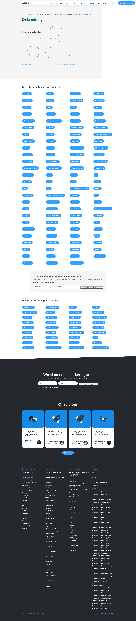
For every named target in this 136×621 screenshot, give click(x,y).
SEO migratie (48, 508)
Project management (99, 332)
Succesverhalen (64, 3)
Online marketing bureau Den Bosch (101, 550)
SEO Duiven (72, 543)
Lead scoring (74, 195)
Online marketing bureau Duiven (100, 494)
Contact (105, 3)
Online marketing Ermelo (98, 605)
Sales (95, 337)
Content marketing (27, 480)
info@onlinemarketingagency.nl (100, 482)
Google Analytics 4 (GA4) (30, 168)
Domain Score (98, 141)
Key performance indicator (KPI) (79, 188)
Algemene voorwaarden (100, 613)
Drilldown (26, 148)
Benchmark (26, 107)
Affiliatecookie (99, 94)
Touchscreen (27, 236)
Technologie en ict (48, 14)
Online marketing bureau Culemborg (101, 598)
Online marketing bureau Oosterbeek (101, 525)
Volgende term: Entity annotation (66, 64)
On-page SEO (49, 510)
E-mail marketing (26, 490)
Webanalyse (39, 14)
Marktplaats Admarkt (50, 495)
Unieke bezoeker (75, 242)
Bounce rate (27, 114)
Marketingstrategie (99, 322)
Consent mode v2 (99, 121)
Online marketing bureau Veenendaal (101, 499)
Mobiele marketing (52, 327)
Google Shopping (49, 523)
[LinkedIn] (92, 485)
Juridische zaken (28, 322)
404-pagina (27, 94)
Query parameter (75, 215)
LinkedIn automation (50, 556)
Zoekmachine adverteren (53, 347)
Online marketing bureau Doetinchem (101, 555)
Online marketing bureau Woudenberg (102, 566)
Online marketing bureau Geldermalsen (102, 563)
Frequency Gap (28, 161)
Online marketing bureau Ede (99, 497)
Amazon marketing (27, 477)
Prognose (26, 215)
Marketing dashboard (53, 202)
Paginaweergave (52, 208)
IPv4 (25, 188)
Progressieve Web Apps (54, 215)
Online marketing (67, 14)
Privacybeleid (110, 613)
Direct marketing (98, 312)
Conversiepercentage (100, 127)
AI (22, 475)
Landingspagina (28, 195)
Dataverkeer (51, 141)
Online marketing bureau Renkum (100, 522)
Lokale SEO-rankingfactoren (76, 495)
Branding (73, 307)
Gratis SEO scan (49, 572)
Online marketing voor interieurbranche (102, 588)
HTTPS (73, 181)
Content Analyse (28, 127)
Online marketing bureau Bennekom (101, 520)
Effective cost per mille (101, 148)
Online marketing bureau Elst (99, 517)
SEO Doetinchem (73, 545)
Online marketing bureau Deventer (101, 540)
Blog (99, 3)
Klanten (74, 3)
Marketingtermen (30, 14)
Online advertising (75, 327)
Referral (26, 222)
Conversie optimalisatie (30, 312)
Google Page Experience (54, 168)
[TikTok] (99, 485)
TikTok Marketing (49, 498)
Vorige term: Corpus (27, 64)
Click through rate (28, 121)
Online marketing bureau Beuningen (101, 595)
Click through (98, 114)
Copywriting (50, 312)
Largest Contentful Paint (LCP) (55, 195)
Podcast (24, 510)
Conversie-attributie (76, 127)
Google (24, 495)
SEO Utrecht (72, 533)
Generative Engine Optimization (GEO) (55, 477)
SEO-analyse (74, 229)
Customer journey (28, 141)
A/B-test (50, 94)
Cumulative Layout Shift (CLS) (102, 134)
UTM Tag (26, 249)
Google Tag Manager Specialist (53, 531)
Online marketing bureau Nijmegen (101, 543)
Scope (96, 222)
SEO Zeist (71, 548)
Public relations (28, 337)
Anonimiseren (27, 100)
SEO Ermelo (72, 522)
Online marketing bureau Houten (100, 593)
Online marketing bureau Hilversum (101, 548)
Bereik (49, 107)
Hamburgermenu (99, 168)
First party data (99, 154)
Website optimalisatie (50, 500)
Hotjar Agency (49, 526)
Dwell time (50, 148)
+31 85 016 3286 (96, 480)
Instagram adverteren (50, 546)
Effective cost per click (77, 148)
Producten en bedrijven (76, 332)
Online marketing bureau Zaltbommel (101, 603)
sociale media (32, 38)
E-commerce (27, 317)
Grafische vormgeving (99, 317)
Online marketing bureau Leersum (101, 507)
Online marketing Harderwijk (99, 608)
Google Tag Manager (76, 168)
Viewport (97, 249)
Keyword (97, 188)
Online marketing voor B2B (99, 578)
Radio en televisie (51, 337)
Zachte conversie (52, 263)
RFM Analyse (74, 222)
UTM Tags (50, 249)
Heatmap (73, 175)
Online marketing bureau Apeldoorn (101, 535)
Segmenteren (51, 229)
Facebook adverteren (50, 528)
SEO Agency (72, 505)
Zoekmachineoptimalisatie (100, 347)
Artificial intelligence (78, 14)
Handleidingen (25, 498)
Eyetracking (51, 154)
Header (49, 175)
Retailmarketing (75, 337)
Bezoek (73, 107)
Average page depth (76, 100)
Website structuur (99, 256)
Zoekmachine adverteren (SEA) (53, 475)
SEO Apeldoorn (73, 507)
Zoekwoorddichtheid (76, 263)
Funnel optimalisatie (53, 161)
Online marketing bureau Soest (100, 530)
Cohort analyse (75, 121)
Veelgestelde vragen (50, 583)
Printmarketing (51, 332)
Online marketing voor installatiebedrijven (103, 576)
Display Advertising (50, 518)
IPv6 (49, 188)
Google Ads (48, 521)
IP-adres (97, 181)
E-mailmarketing (51, 317)
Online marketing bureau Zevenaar (101, 502)
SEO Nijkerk (72, 525)
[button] (112, 3)
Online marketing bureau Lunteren (101, 510)
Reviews (24, 515)
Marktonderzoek (28, 327)
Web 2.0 (26, 256)
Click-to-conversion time (54, 121)
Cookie (26, 134)
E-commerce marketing (51, 551)
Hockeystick (27, 181)
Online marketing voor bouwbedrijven (102, 573)
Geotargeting (74, 161)
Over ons (91, 3)
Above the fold (75, 94)
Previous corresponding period (103, 208)
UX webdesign (75, 249)
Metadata (97, 202)
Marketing (24, 503)
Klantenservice (51, 322)
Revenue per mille (52, 222)
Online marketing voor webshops (100, 571)
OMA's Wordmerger (50, 575)
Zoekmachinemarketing (76, 347)
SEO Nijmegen (72, 527)
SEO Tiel (71, 530)
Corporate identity (75, 312)
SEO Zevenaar (72, 540)
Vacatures (48, 586)
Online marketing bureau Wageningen (102, 504)
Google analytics (49, 536)
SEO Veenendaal (73, 535)
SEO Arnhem (72, 512)
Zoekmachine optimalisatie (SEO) (53, 472)
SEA (23, 518)
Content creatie (49, 482)
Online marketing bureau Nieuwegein (101, 590)
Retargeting (48, 515)
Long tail (26, 202)
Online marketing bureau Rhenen (100, 568)
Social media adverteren (51, 490)
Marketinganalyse (75, 322)
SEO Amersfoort (73, 510)
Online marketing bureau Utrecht (100, 545)
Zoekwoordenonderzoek (51, 503)
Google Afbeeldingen (100, 161)
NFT (23, 505)
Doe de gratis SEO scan (126, 3)
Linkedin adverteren (50, 549)
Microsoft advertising (50, 541)
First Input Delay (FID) (76, 154)
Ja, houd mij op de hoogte (91, 287)
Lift (96, 195)
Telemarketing (74, 342)
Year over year (27, 263)
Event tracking (27, 154)
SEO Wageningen (73, 538)
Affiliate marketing (26, 472)
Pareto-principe (75, 208)
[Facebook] (97, 485)
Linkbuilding (25, 500)
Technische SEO (49, 505)
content (96, 307)
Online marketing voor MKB (99, 581)
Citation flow (74, 114)
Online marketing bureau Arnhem (100, 492)
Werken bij (82, 3)
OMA (23, 508)
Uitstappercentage (52, 242)
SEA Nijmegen (72, 550)
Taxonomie (98, 229)
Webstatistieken (26, 531)
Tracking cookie (52, 236)
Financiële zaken (75, 317)
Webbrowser (74, 256)
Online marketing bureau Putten (100, 560)
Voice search (25, 526)
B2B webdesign (99, 100)
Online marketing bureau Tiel (99, 553)
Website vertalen (49, 564)
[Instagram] (95, 485)
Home (23, 14)
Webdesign (25, 528)
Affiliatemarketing (28, 307)
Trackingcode (74, 236)
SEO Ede (71, 520)
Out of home (27, 332)
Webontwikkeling (28, 347)
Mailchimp (48, 559)
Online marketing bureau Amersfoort (101, 515)
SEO (23, 521)
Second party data (28, 229)
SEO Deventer (72, 517)
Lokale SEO (48, 513)
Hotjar (49, 181)
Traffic (97, 236)
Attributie (50, 100)
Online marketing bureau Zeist (100, 532)
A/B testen (48, 538)
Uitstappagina (27, 242)
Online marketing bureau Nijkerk (100, 538)
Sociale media (58, 14)
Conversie (50, 127)
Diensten (53, 3)
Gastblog (24, 493)
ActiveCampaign (49, 561)
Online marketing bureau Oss (99, 600)
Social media (25, 523)
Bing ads (47, 544)
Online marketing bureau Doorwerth (101, 527)
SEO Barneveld (72, 515)
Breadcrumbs (51, 114)
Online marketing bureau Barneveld (101, 512)
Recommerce (98, 215)
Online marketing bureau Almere (100, 558)
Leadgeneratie (49, 554)
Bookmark (97, 107)
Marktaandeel (75, 202)
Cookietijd (50, 134)
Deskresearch (74, 141)
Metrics (26, 208)
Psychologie (25, 513)
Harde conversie (28, 175)
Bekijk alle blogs (68, 453)
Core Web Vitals (75, 134)
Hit (96, 175)
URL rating (98, 242)
